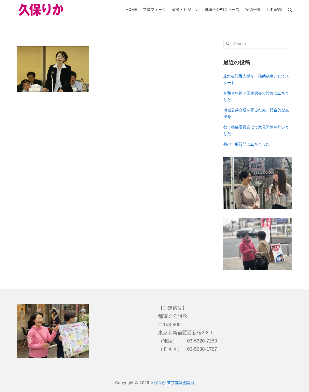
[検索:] (257, 43)
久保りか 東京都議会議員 (172, 382)
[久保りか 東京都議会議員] (41, 10)
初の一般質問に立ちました (246, 144)
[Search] (290, 9)
